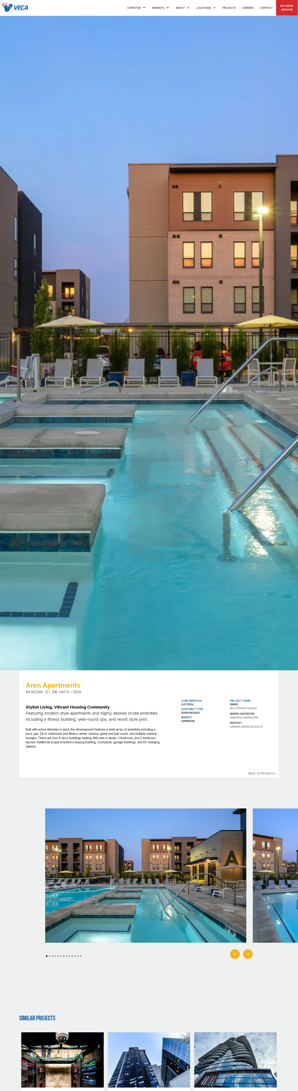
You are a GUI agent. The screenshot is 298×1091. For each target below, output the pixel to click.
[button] (136, 7)
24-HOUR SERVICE (287, 7)
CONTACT (266, 7)
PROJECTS (229, 7)
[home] (15, 7)
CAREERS (248, 7)
